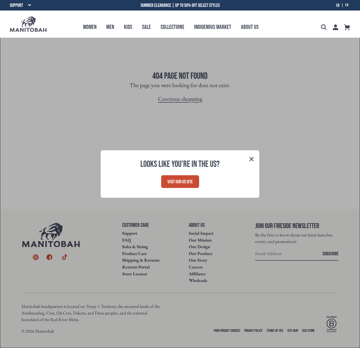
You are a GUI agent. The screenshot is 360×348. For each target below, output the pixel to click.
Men (110, 27)
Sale (146, 27)
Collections (172, 27)
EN (337, 5)
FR (346, 5)
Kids (128, 27)
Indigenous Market (212, 27)
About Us (250, 27)
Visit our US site (180, 182)
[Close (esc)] (251, 159)
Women (89, 27)
